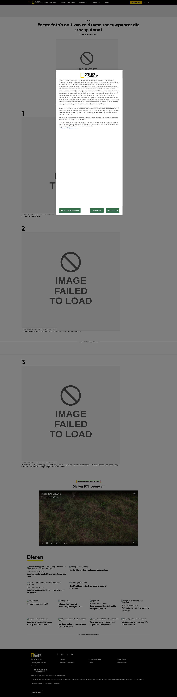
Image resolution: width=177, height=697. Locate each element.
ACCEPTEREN (112, 210)
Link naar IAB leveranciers (68, 128)
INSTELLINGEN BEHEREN (69, 210)
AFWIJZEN (97, 210)
